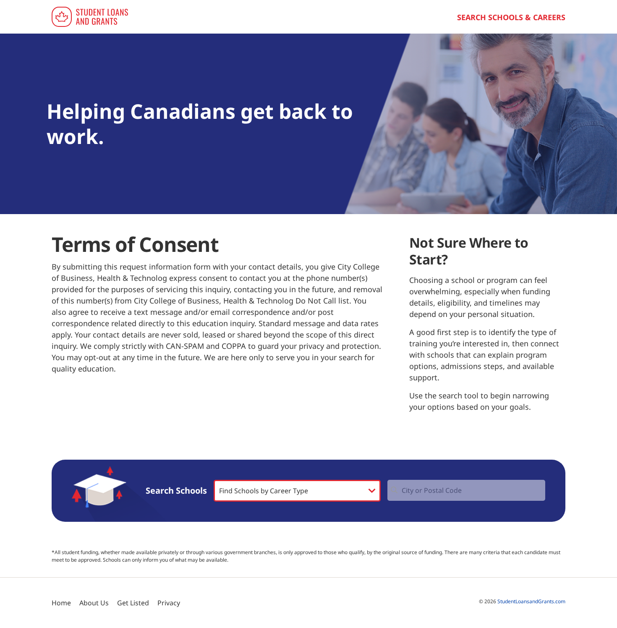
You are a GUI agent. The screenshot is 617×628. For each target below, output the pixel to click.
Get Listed (133, 602)
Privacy (168, 602)
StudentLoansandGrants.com (531, 601)
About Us (94, 602)
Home (61, 602)
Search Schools (176, 491)
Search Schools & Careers (511, 17)
